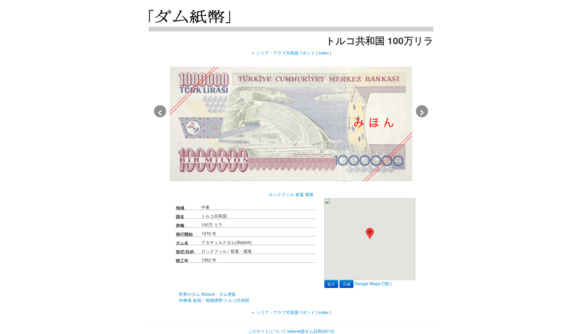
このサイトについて (267, 331)
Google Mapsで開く (374, 283)
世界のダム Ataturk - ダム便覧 (207, 294)
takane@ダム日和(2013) (310, 331)
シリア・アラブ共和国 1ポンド (285, 53)
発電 (299, 194)
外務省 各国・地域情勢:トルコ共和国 (214, 300)
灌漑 (309, 194)
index (324, 53)
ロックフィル (281, 194)
